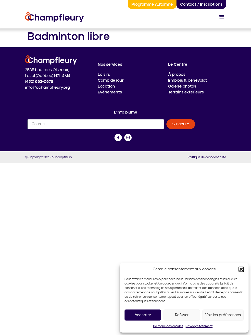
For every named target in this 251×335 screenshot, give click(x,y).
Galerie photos (182, 86)
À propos (176, 75)
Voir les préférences (223, 315)
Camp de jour (111, 80)
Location (106, 86)
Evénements (110, 92)
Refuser (182, 315)
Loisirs (104, 75)
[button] (241, 269)
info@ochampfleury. (44, 88)
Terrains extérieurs (186, 92)
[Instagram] (128, 137)
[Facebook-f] (118, 137)
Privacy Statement (199, 326)
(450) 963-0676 (39, 82)
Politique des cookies (168, 326)
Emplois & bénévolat (187, 80)
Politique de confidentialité (207, 157)
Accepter (143, 315)
